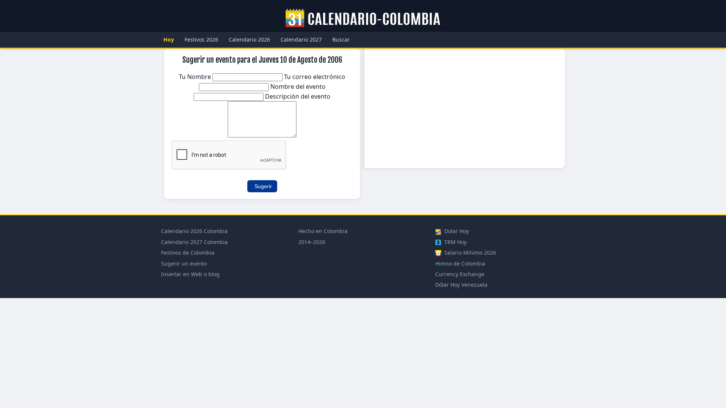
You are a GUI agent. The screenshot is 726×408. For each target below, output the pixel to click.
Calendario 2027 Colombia (194, 242)
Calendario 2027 (301, 39)
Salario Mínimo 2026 (469, 252)
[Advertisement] (464, 108)
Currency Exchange (459, 274)
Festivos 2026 (201, 39)
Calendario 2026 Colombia (194, 231)
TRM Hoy (455, 242)
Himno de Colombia (460, 263)
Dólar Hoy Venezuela (461, 284)
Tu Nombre (196, 77)
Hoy (168, 39)
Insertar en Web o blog (190, 274)
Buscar (341, 39)
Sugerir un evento (184, 263)
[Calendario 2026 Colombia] (363, 18)
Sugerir (263, 186)
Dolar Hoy (456, 231)
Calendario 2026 (249, 39)
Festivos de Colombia (187, 252)
